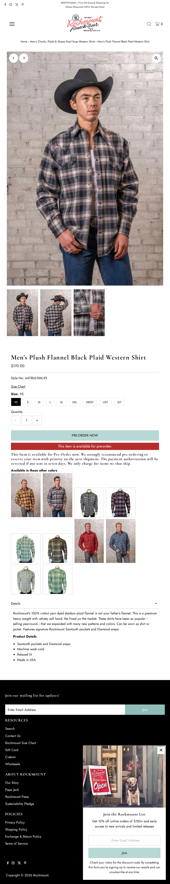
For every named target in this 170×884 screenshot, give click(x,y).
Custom (10, 757)
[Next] (23, 58)
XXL (74, 402)
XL (61, 402)
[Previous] (13, 58)
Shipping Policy (16, 829)
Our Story (12, 782)
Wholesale (12, 764)
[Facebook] (5, 5)
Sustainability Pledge (19, 803)
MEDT (90, 402)
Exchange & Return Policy (23, 836)
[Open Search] (149, 24)
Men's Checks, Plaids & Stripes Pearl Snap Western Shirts (62, 41)
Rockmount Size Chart (20, 742)
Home (24, 41)
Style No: (17, 378)
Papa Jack (12, 789)
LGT (105, 402)
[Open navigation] (25, 24)
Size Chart (18, 386)
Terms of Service (16, 843)
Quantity (17, 411)
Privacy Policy (15, 822)
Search (10, 728)
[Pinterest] (23, 5)
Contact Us (12, 735)
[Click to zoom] (156, 58)
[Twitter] (16, 5)
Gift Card (11, 750)
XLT (119, 402)
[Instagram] (10, 5)
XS (16, 402)
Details (15, 603)
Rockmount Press (17, 796)
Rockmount (41, 875)
